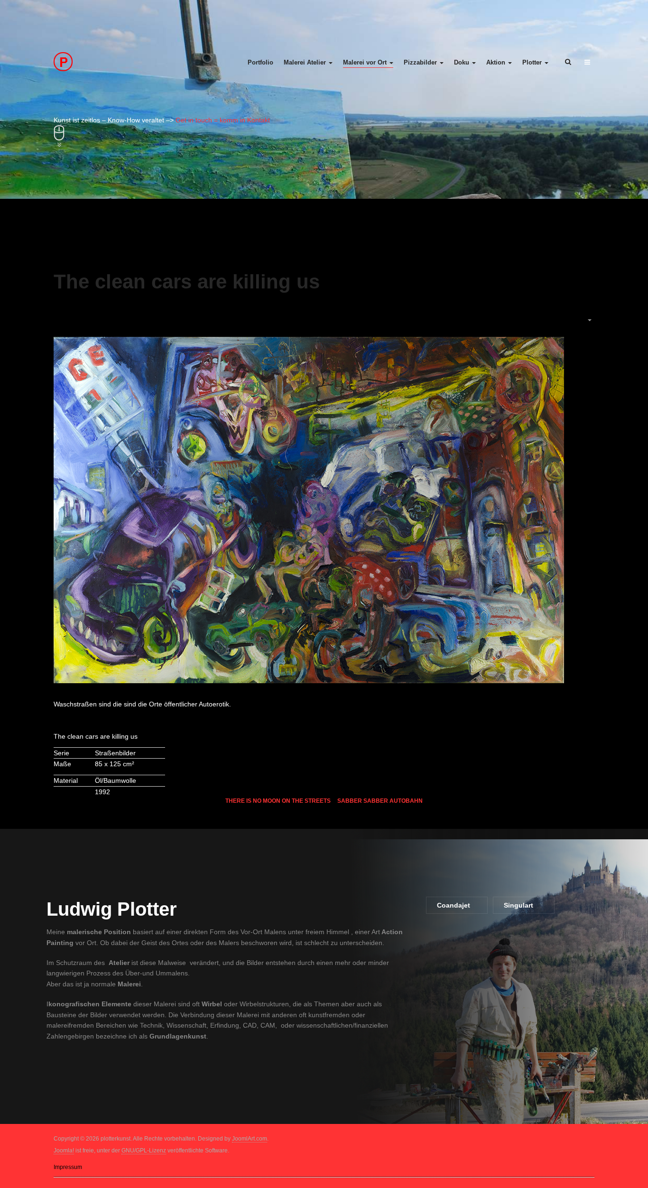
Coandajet (453, 905)
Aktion (496, 62)
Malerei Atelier (306, 62)
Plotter (533, 62)
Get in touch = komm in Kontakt (223, 120)
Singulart (518, 905)
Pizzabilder (421, 62)
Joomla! (64, 1150)
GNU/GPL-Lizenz (143, 1150)
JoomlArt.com (249, 1138)
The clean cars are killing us (187, 282)
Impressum (68, 1167)
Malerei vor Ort (366, 62)
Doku (462, 62)
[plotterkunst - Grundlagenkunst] (116, 61)
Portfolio (260, 62)
